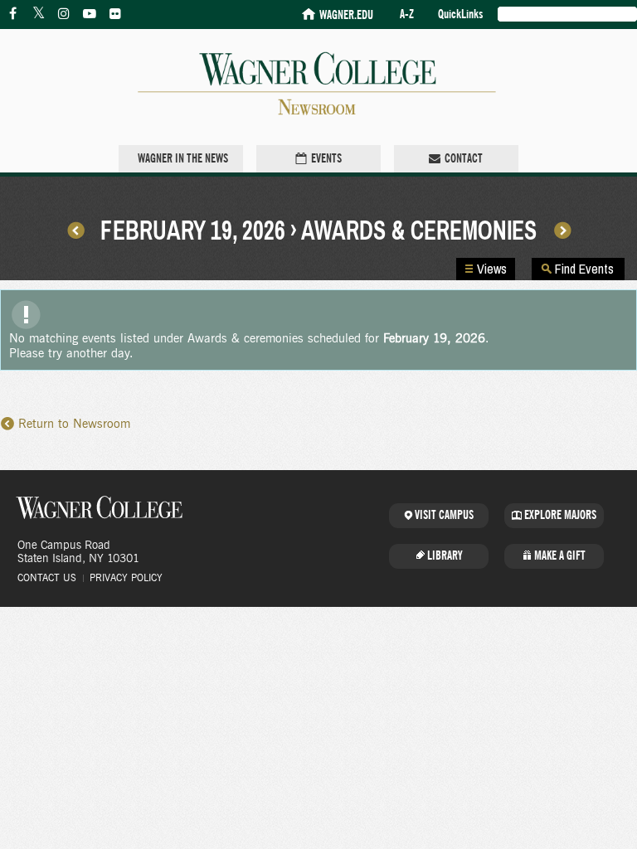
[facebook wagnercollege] (12, 14)
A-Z (407, 14)
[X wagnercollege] (38, 14)
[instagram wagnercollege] (64, 14)
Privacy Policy (126, 578)
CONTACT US (46, 578)
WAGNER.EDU (346, 15)
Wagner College (99, 507)
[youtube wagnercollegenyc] (89, 14)
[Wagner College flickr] (115, 14)
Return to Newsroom (74, 424)
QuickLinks (460, 14)
